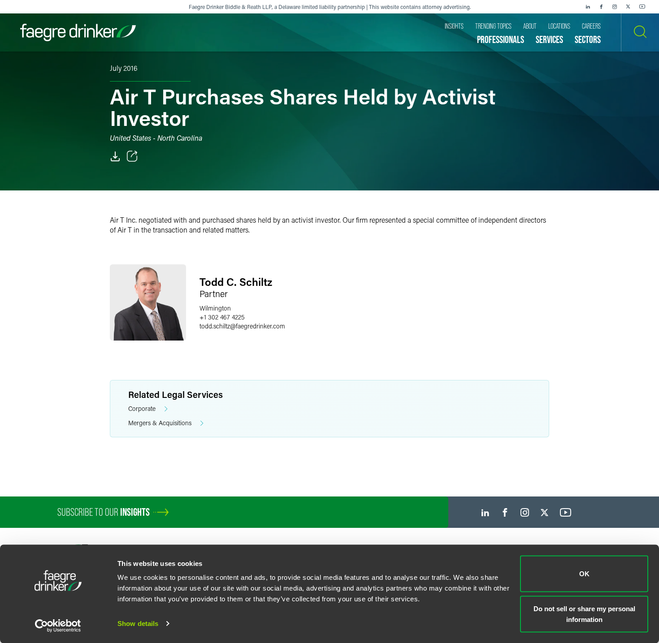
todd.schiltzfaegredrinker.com (242, 326)
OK (584, 574)
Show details (137, 623)
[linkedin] (587, 6)
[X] (628, 6)
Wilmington (215, 308)
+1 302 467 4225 (222, 317)
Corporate (142, 408)
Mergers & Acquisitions (159, 423)
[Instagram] (614, 6)
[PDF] (115, 156)
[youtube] (642, 6)
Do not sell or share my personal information (584, 613)
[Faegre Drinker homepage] (78, 32)
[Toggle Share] (132, 156)
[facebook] (601, 6)
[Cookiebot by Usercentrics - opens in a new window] (58, 625)
